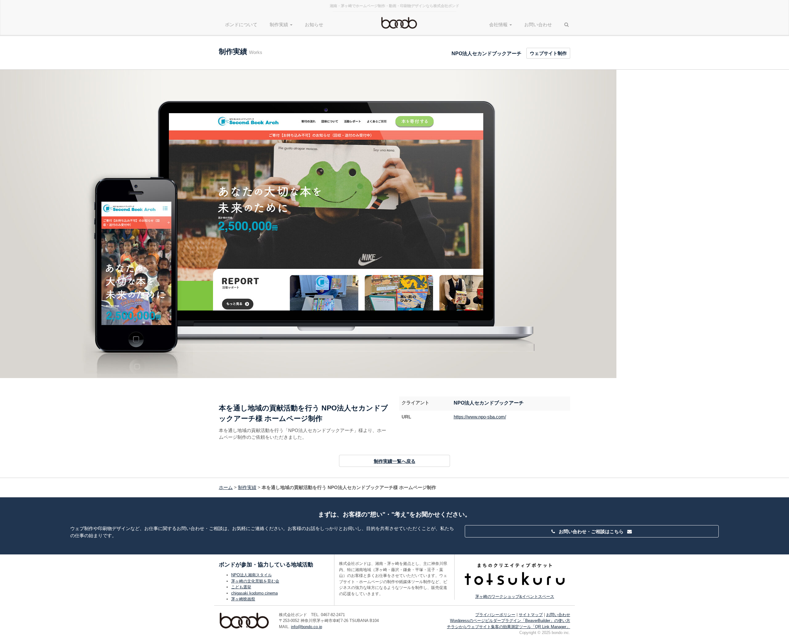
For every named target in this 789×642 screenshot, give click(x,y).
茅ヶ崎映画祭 (243, 599)
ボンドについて (241, 24)
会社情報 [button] (499, 24)
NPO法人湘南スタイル (251, 575)
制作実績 (247, 487)
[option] (394, 224)
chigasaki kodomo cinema (254, 593)
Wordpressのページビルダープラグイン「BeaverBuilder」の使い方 (510, 620)
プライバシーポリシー (495, 614)
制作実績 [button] (279, 24)
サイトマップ (531, 614)
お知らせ (314, 24)
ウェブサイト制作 (548, 53)
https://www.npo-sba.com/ (480, 416)
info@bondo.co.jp (306, 626)
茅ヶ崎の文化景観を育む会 (255, 581)
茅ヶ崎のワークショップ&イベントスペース (514, 596)
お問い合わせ (538, 24)
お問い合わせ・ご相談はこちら (591, 531)
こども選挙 (241, 587)
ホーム (226, 487)
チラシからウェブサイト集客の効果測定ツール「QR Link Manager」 (508, 626)
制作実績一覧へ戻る (394, 461)
